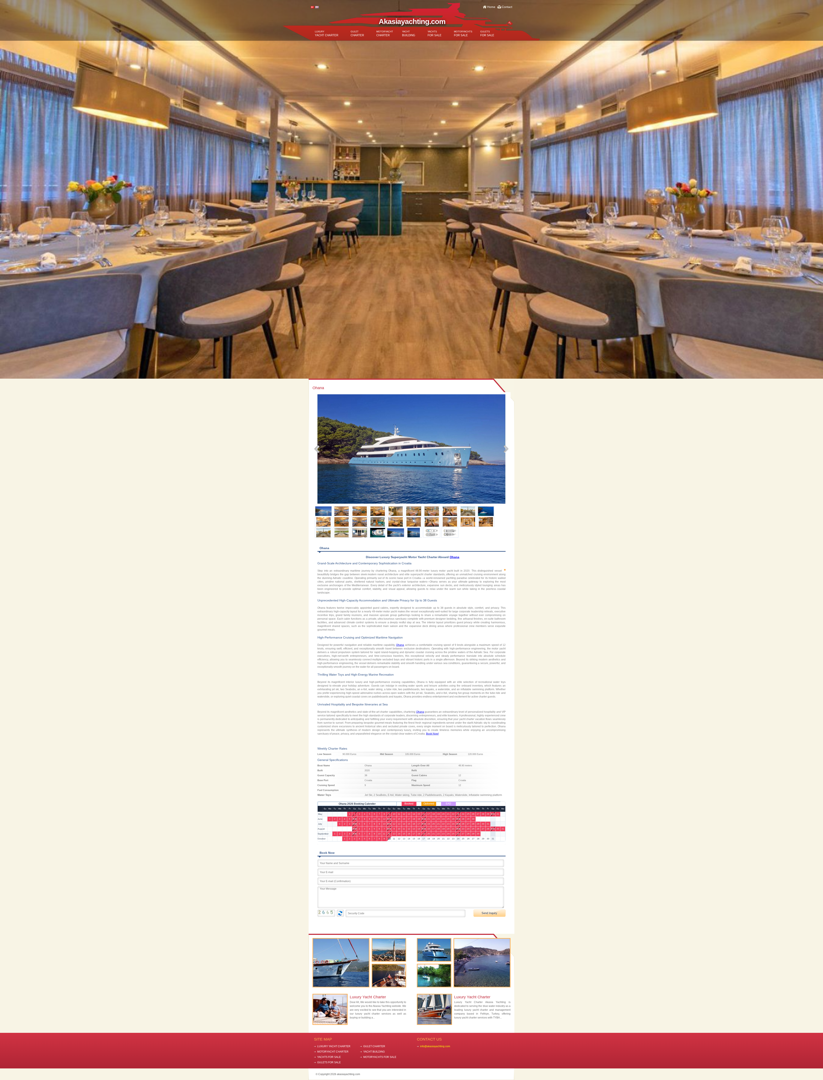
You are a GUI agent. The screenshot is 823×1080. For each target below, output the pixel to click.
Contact (507, 7)
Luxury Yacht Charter (368, 997)
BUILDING (408, 33)
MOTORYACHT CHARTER (332, 1051)
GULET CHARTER (374, 1046)
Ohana (454, 557)
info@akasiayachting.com (435, 1046)
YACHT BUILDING (374, 1051)
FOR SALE (435, 33)
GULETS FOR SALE (329, 1062)
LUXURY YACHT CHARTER (333, 1046)
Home (491, 7)
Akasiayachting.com (412, 21)
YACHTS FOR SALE (329, 1057)
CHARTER (357, 33)
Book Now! (432, 733)
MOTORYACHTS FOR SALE (379, 1057)
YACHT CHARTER (326, 33)
